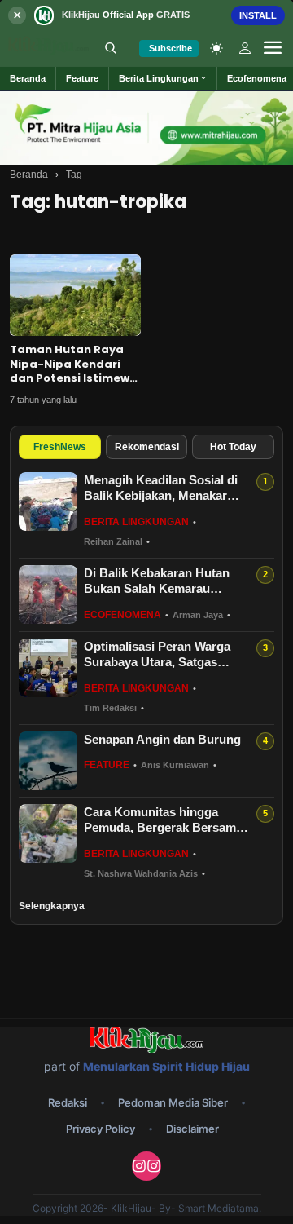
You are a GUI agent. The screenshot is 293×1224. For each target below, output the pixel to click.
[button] (163, 78)
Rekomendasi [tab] (147, 447)
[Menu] (272, 48)
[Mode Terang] (216, 48)
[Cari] (110, 48)
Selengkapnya (52, 906)
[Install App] (146, 15)
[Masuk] (245, 48)
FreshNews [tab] (59, 447)
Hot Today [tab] (233, 447)
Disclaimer (192, 1128)
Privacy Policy (100, 1128)
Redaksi (67, 1102)
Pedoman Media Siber (173, 1102)
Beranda (29, 174)
